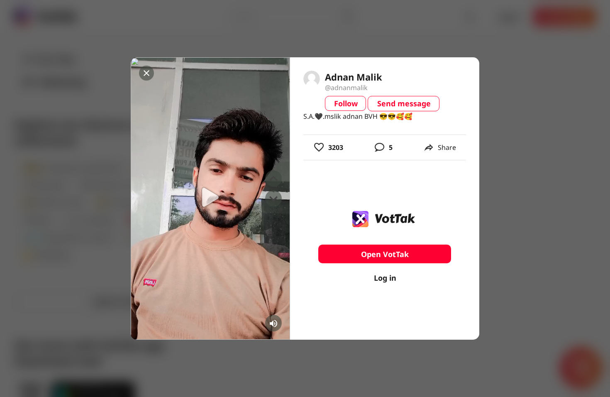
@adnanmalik (346, 87)
